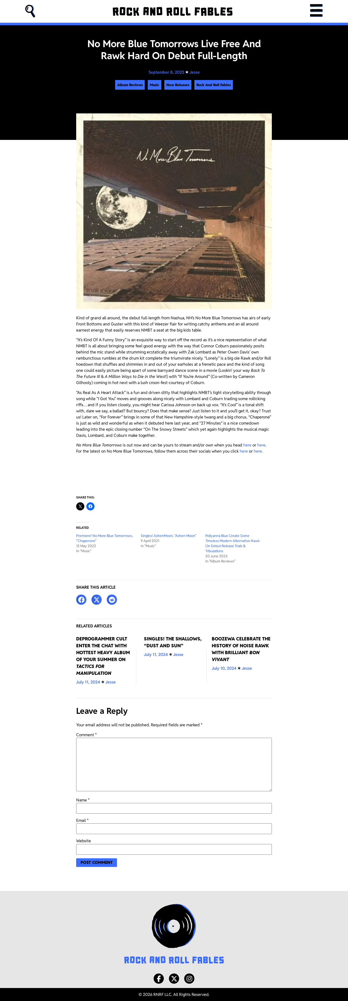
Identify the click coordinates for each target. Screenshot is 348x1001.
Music (154, 85)
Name (83, 800)
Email (82, 821)
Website (83, 841)
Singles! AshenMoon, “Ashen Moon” (168, 535)
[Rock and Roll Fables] (172, 11)
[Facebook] (159, 978)
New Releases (177, 85)
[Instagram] (189, 978)
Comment (86, 735)
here (247, 445)
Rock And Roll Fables (213, 85)
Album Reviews (130, 85)
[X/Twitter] (174, 978)
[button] (30, 11)
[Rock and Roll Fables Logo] (174, 934)
